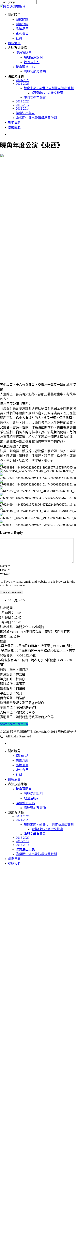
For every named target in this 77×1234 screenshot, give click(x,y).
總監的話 (22, 755)
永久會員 (22, 770)
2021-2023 (22, 820)
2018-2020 (22, 837)
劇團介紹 (22, 760)
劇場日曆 (14, 858)
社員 (19, 774)
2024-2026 (22, 816)
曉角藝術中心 (25, 803)
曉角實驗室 (24, 789)
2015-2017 (22, 841)
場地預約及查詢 (35, 808)
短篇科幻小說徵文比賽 (47, 829)
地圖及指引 (31, 798)
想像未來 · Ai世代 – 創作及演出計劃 (49, 824)
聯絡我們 (14, 863)
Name (5, 565)
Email (5, 570)
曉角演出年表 (25, 849)
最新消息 (14, 779)
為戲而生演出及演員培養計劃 (36, 854)
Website (5, 574)
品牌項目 (22, 765)
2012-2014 (22, 844)
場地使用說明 (33, 793)
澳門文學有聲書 (35, 834)
